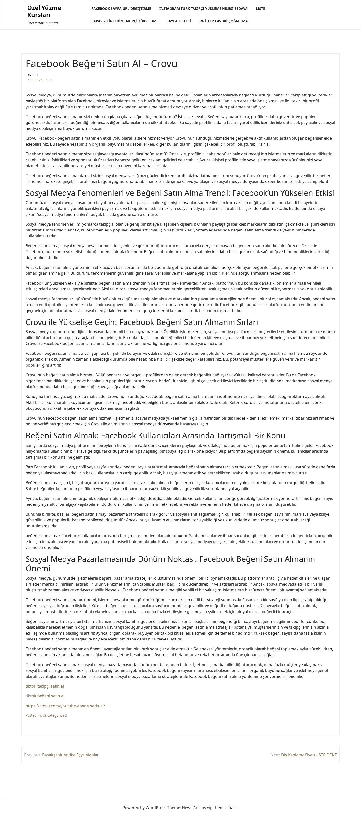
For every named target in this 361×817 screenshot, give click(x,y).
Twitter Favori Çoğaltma (223, 21)
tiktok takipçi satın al (45, 686)
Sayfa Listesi (179, 21)
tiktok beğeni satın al (45, 696)
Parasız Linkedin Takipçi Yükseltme (124, 21)
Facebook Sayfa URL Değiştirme (121, 8)
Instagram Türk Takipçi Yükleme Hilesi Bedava (203, 8)
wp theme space (222, 807)
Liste (260, 8)
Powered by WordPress (144, 807)
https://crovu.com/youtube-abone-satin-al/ (65, 705)
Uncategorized (55, 715)
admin (33, 74)
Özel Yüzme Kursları (44, 11)
